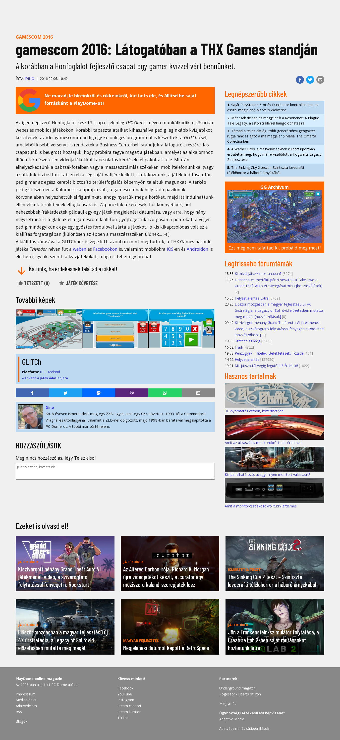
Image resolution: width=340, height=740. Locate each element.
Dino (29, 78)
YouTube (124, 694)
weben (79, 249)
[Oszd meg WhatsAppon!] (164, 392)
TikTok (122, 717)
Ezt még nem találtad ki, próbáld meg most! (274, 248)
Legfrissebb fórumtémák (258, 263)
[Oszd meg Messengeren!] (98, 392)
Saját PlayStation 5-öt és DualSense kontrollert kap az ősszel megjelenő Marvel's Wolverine (272, 107)
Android (54, 372)
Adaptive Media (231, 719)
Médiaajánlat (26, 699)
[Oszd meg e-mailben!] (320, 80)
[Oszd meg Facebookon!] (300, 80)
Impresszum (26, 694)
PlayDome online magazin (39, 678)
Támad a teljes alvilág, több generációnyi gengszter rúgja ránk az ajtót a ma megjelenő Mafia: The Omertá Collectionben (271, 136)
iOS (170, 249)
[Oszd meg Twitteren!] (310, 80)
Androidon (197, 249)
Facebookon (105, 249)
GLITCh (32, 361)
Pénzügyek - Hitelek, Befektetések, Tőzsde (269, 353)
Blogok (21, 721)
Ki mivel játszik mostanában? (258, 273)
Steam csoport (129, 705)
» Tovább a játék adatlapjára (45, 378)
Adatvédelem (26, 705)
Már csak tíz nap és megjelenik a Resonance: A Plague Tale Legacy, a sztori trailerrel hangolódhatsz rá (273, 120)
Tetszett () (36, 283)
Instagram (125, 699)
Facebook (125, 688)
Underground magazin (237, 688)
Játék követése (81, 283)
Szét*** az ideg (247, 341)
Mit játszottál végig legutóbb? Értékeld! (266, 365)
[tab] (113, 345)
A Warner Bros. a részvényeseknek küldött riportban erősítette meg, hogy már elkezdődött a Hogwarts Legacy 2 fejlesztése (274, 154)
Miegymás (227, 703)
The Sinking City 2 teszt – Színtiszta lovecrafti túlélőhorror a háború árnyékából (265, 170)
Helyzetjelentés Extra (252, 298)
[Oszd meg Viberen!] (131, 392)
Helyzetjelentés (247, 359)
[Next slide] (208, 329)
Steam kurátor (129, 711)
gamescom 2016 (34, 37)
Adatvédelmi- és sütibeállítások (244, 728)
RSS (19, 711)
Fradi (239, 347)
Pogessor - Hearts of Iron (240, 694)
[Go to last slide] (22, 329)
